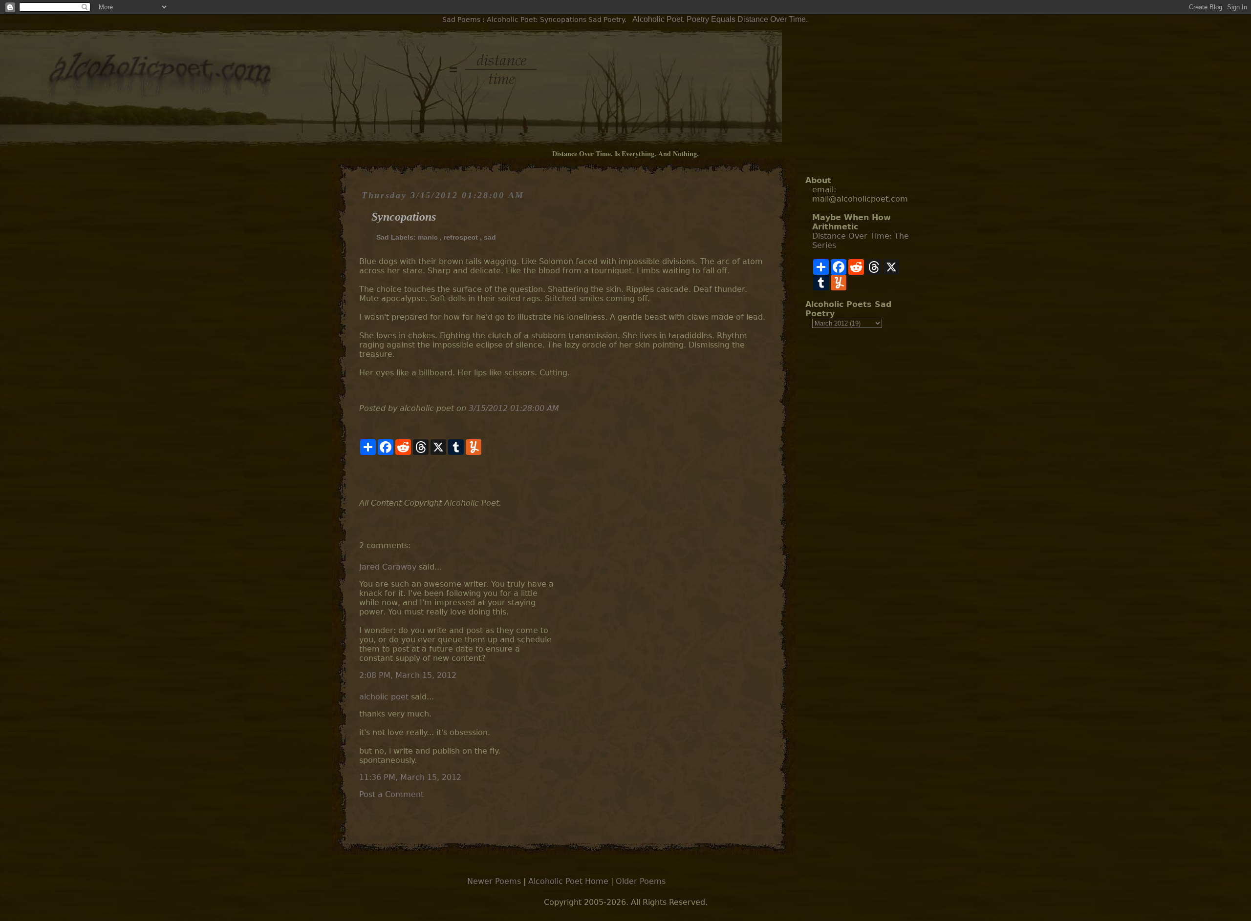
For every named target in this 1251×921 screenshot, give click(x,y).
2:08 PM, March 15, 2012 (407, 675)
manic (428, 237)
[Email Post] (360, 476)
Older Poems (641, 881)
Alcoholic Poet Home (568, 881)
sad (490, 237)
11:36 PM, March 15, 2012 (410, 777)
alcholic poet (384, 696)
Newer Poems (494, 881)
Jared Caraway (387, 567)
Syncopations (403, 216)
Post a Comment (391, 794)
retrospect (461, 237)
